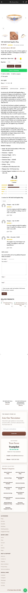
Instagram (3, 577)
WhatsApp (3, 580)
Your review (5, 261)
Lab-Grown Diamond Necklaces (8, 498)
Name (3, 277)
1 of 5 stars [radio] (9, 259)
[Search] (23, 2)
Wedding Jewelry (4, 529)
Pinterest (3, 582)
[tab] (4, 88)
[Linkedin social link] (10, 83)
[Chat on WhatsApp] (25, 590)
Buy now (18, 66)
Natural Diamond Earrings (8, 488)
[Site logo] (14, 2)
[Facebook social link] (5, 83)
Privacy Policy (4, 566)
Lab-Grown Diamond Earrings (20, 488)
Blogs (2, 550)
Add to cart (10, 66)
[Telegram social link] (11, 83)
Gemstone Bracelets (20, 483)
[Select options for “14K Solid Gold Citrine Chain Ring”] (12, 306)
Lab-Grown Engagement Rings (20, 503)
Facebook (3, 575)
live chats (20, 171)
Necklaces (3, 526)
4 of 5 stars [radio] (12, 259)
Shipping (3, 561)
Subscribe (14, 433)
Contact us (3, 559)
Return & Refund (4, 564)
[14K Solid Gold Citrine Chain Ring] (7, 351)
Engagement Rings (5, 531)
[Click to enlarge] (3, 28)
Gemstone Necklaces (20, 498)
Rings (2, 518)
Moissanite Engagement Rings (8, 508)
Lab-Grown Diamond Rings (20, 473)
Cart (2, 545)
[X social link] (6, 83)
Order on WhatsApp (14, 70)
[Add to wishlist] (12, 304)
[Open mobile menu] (1, 2)
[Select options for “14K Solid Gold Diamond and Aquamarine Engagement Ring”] (25, 306)
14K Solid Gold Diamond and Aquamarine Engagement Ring (20, 402)
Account (3, 542)
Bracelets (3, 523)
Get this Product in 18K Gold (8, 48)
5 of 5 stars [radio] (13, 259)
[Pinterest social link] (8, 83)
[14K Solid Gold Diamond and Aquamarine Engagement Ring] (20, 351)
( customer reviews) (19, 45)
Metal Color (4, 58)
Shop (2, 540)
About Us (3, 556)
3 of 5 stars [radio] (11, 259)
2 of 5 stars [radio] (10, 259)
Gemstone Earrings (8, 493)
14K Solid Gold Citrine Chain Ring (7, 401)
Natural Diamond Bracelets (20, 478)
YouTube (3, 585)
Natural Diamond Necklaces (20, 493)
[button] (2, 18)
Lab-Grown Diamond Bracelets (8, 483)
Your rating (4, 259)
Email (3, 282)
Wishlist (2, 547)
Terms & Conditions (5, 569)
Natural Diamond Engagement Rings (8, 503)
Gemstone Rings (8, 478)
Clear (20, 62)
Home (2, 537)
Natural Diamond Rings (8, 473)
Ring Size (3, 62)
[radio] (15, 58)
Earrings (3, 521)
